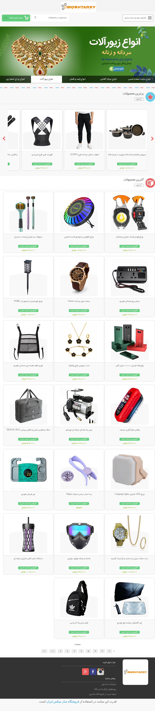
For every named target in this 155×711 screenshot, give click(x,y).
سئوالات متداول (108, 684)
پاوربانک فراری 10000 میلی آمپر (130, 366)
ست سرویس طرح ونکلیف (79, 366)
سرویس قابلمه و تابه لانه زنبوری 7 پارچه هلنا (127, 155)
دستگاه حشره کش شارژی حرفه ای (28, 559)
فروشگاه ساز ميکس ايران (62, 701)
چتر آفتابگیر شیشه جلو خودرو (129, 623)
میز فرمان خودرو (28, 494)
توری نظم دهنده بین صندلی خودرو (28, 366)
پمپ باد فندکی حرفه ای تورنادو (79, 430)
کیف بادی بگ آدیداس (79, 623)
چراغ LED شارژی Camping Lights (130, 494)
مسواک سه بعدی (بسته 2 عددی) (28, 237)
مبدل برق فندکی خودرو (130, 301)
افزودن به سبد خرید (127, 164)
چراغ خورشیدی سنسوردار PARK (28, 301)
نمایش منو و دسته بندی (135, 18)
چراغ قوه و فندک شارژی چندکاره (129, 237)
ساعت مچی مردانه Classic (79, 301)
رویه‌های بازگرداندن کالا (105, 689)
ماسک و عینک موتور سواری (78, 559)
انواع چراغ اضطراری (15, 79)
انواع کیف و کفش (78, 79)
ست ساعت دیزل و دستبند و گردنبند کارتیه (129, 559)
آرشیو (139, 99)
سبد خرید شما (16, 18)
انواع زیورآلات (46, 79)
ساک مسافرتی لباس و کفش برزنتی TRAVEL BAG (28, 430)
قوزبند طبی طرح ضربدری (42, 155)
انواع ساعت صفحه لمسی (139, 79)
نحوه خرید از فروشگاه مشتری (102, 694)
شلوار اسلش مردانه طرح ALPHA (84, 155)
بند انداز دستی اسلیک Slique (79, 494)
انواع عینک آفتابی (108, 79)
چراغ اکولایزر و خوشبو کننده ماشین (79, 237)
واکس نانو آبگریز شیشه (130, 430)
